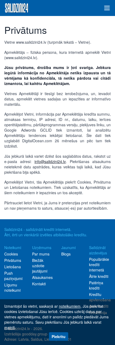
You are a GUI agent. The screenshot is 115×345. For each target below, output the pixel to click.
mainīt (9, 327)
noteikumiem (69, 306)
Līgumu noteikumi (12, 287)
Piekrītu (59, 336)
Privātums (12, 260)
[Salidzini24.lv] (16, 8)
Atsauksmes (42, 277)
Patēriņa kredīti (96, 285)
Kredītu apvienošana (100, 297)
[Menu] (107, 8)
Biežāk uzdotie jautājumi (39, 266)
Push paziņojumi (13, 275)
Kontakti (39, 283)
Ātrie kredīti (98, 276)
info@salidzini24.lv (50, 161)
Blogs (66, 254)
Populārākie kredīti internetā (99, 265)
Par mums (40, 254)
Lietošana (12, 266)
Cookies (11, 254)
